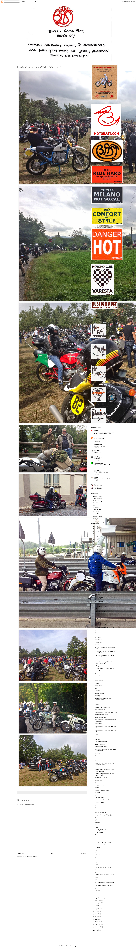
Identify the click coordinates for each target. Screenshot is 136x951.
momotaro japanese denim (102, 790)
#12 (96, 862)
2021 (95, 539)
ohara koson (98, 835)
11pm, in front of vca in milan (102, 707)
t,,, (95, 860)
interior (97, 877)
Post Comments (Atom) (31, 856)
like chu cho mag (99, 671)
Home (52, 853)
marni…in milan (99, 832)
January (97, 927)
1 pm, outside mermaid (101, 741)
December (97, 559)
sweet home (98, 637)
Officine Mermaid (97, 498)
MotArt (96, 477)
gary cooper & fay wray (101, 592)
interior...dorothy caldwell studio (103, 576)
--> (96, 767)
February (97, 924)
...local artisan (98, 642)
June (96, 914)
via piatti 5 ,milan (99, 802)
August (97, 908)
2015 (95, 554)
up (95, 852)
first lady (97, 683)
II (95, 825)
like (95, 634)
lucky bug (97, 739)
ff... (95, 888)
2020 (95, 541)
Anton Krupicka (98, 457)
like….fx (97, 573)
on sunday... (98, 695)
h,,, (95, 857)
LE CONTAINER (99, 438)
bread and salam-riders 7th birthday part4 (106, 712)
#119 (96, 827)
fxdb (96, 688)
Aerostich (95, 503)
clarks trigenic (98, 723)
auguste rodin (98, 780)
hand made (97, 792)
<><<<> (98, 890)
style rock (97, 847)
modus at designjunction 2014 (103, 867)
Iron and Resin (97, 514)
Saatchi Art (96, 511)
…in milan (97, 690)
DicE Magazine (98, 488)
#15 (96, 609)
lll (95, 895)
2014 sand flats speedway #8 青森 (104, 627)
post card (97, 855)
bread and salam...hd (100, 709)
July (96, 911)
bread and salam (99, 900)
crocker (97, 644)
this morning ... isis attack (101, 590)
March (96, 921)
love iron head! (98, 676)
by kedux (97, 787)
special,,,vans (98, 685)
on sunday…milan (99, 693)
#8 (95, 807)
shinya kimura (98, 639)
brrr (96, 587)
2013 (95, 930)
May (96, 916)
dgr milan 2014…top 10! (101, 606)
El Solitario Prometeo (100, 446)
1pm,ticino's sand (99, 619)
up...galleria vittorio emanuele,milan (104, 882)
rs (95, 782)
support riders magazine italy (102, 898)
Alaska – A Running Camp (101, 472)
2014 (95, 557)
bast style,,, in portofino (101, 611)
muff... (96, 869)
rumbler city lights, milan (101, 714)
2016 (95, 552)
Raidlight (95, 505)
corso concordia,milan (101, 746)
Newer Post (21, 853)
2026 (95, 526)
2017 (95, 549)
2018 (95, 547)
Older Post (83, 853)
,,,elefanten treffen (99, 797)
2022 (95, 536)
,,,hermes (97, 753)
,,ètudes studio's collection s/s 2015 (104, 874)
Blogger (75, 946)
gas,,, (96, 755)
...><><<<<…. (100, 785)
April (96, 919)
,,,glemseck (98, 905)
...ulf (95, 440)
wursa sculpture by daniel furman (103, 800)
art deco (97, 659)
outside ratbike (98, 585)
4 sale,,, (97, 864)
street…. (97, 879)
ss (95, 673)
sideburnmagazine (98, 463)
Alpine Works (97, 471)
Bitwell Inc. (96, 507)
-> (95, 760)
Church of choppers (99, 485)
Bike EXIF (96, 430)
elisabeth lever (98, 614)
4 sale (96, 734)
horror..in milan (99, 680)
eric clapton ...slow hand (101, 777)
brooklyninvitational (100, 903)
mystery (97, 704)
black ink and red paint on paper (103, 842)
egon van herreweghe (100, 812)
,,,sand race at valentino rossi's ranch (105, 625)
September (98, 567)
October (97, 564)
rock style (97, 666)
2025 (95, 529)
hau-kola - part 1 (98, 452)
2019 (95, 544)
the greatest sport (99, 601)
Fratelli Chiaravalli (98, 496)
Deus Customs (97, 509)
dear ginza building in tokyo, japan (104, 815)
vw (95, 810)
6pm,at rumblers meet (100, 717)
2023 (95, 534)
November (98, 562)
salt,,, (96, 817)
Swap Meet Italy (97, 516)
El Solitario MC (98, 444)
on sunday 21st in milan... (101, 830)
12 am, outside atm (100, 744)
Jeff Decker (96, 518)
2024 (95, 531)
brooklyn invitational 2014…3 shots (104, 668)
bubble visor (97, 450)
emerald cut (98, 822)
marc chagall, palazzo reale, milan (104, 885)
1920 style (97, 595)
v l (95, 736)
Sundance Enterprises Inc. (100, 501)
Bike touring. (97, 458)
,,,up (96, 850)
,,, (95, 578)
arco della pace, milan (100, 845)
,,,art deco (97, 604)
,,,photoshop (98, 820)
